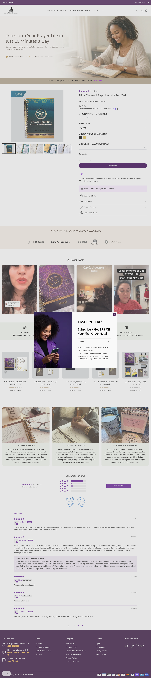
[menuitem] (9, 148)
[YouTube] (143, 646)
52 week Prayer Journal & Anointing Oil (75, 383)
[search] (137, 10)
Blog (11, 2)
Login (98, 644)
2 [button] (71, 625)
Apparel (39, 654)
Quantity (83, 154)
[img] (19, 519)
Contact (5, 2)
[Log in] (141, 10)
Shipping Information (73, 654)
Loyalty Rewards (102, 651)
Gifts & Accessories (43, 651)
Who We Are (70, 644)
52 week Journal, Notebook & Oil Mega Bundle (105, 383)
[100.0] (70, 501)
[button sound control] (146, 311)
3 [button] (74, 625)
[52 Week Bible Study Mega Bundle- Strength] (135, 365)
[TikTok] (138, 646)
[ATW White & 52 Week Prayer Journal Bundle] (15, 365)
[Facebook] (127, 646)
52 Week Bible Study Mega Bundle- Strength (135, 383)
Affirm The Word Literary (23, 675)
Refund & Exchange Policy (76, 651)
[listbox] (113, 128)
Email (82, 341)
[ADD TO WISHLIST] (82, 174)
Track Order (100, 647)
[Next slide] (145, 372)
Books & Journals (43, 647)
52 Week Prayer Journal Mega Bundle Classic (45, 383)
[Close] (114, 314)
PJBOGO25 (98, 81)
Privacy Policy (71, 658)
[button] (84, 91)
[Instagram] (133, 646)
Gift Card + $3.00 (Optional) (94, 143)
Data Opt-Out (101, 654)
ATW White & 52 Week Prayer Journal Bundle (15, 383)
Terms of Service (72, 662)
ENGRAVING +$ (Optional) (93, 113)
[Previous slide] (5, 372)
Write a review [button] (119, 486)
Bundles (39, 644)
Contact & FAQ (71, 647)
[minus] (81, 158)
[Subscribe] (108, 341)
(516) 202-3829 (13, 646)
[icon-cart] (146, 10)
